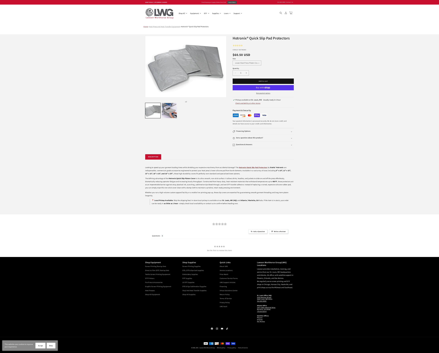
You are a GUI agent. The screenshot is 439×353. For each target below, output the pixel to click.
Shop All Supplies (188, 294)
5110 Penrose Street (264, 297)
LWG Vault (223, 306)
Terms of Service (226, 298)
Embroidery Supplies (190, 274)
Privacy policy (232, 348)
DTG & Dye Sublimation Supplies (194, 286)
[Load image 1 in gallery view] (153, 110)
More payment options (263, 93)
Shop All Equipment (152, 294)
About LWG (224, 266)
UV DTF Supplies (188, 282)
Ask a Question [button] (259, 231)
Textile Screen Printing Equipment (157, 274)
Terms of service (243, 348)
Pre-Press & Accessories (154, 282)
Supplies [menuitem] (215, 13)
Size (234, 59)
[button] (280, 12)
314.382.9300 (281, 2)
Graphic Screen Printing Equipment (158, 286)
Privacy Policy (225, 302)
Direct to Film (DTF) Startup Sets (157, 270)
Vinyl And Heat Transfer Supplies (194, 290)
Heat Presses (150, 290)
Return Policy (225, 294)
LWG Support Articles (227, 282)
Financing (223, 286)
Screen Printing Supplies (191, 266)
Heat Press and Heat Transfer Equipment (164, 26)
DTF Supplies (187, 278)
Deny (51, 346)
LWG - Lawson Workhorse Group (205, 348)
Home (145, 26)
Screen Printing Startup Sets (155, 266)
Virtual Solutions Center (229, 290)
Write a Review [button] (280, 231)
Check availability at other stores (247, 103)
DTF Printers (149, 278)
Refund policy (221, 348)
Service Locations (226, 270)
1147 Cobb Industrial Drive (266, 308)
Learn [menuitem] (226, 13)
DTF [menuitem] (205, 13)
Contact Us (289, 2)
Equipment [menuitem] (194, 13)
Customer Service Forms (229, 278)
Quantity (236, 68)
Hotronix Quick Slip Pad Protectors (253, 167)
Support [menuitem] (237, 13)
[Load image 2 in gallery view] (169, 110)
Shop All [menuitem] (182, 13)
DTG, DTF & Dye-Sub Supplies (193, 270)
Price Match (224, 274)
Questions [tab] (156, 236)
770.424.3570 (261, 311)
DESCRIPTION (153, 157)
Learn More (232, 2)
